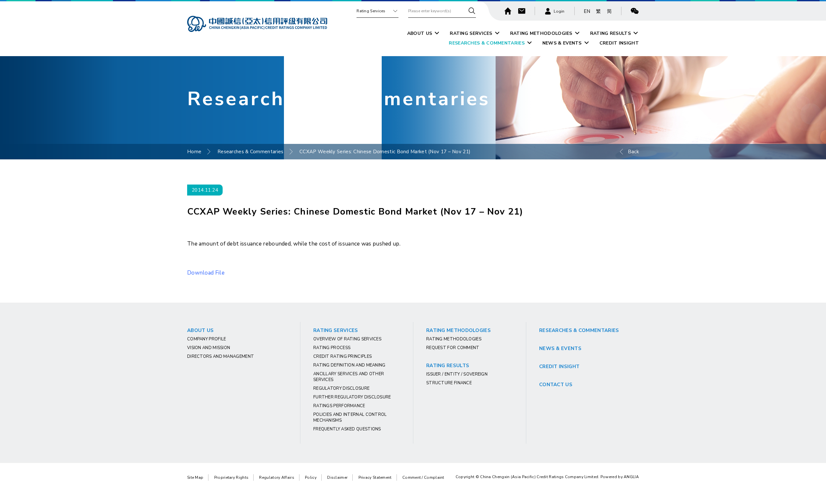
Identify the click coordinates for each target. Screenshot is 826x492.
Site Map (195, 477)
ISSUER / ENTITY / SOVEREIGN (457, 374)
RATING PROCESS (331, 348)
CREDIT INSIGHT (619, 43)
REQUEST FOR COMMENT (452, 348)
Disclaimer (337, 477)
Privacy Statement (375, 477)
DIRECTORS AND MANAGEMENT (220, 356)
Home (194, 151)
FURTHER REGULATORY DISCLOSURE (352, 397)
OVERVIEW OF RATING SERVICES (347, 339)
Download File (206, 272)
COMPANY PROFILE (206, 339)
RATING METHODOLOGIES (541, 33)
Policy (311, 477)
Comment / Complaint (423, 477)
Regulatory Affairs (276, 477)
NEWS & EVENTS (562, 43)
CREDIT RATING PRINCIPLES (342, 356)
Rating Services (371, 11)
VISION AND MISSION (208, 348)
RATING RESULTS (610, 33)
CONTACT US (555, 384)
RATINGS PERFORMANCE (339, 406)
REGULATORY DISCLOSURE (341, 388)
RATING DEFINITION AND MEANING (349, 365)
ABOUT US (419, 33)
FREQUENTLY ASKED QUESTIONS (347, 429)
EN (587, 11)
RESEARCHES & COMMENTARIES (487, 43)
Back (633, 151)
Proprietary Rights (231, 477)
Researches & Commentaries (250, 151)
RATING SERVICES (471, 33)
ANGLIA (631, 476)
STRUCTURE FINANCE (449, 383)
